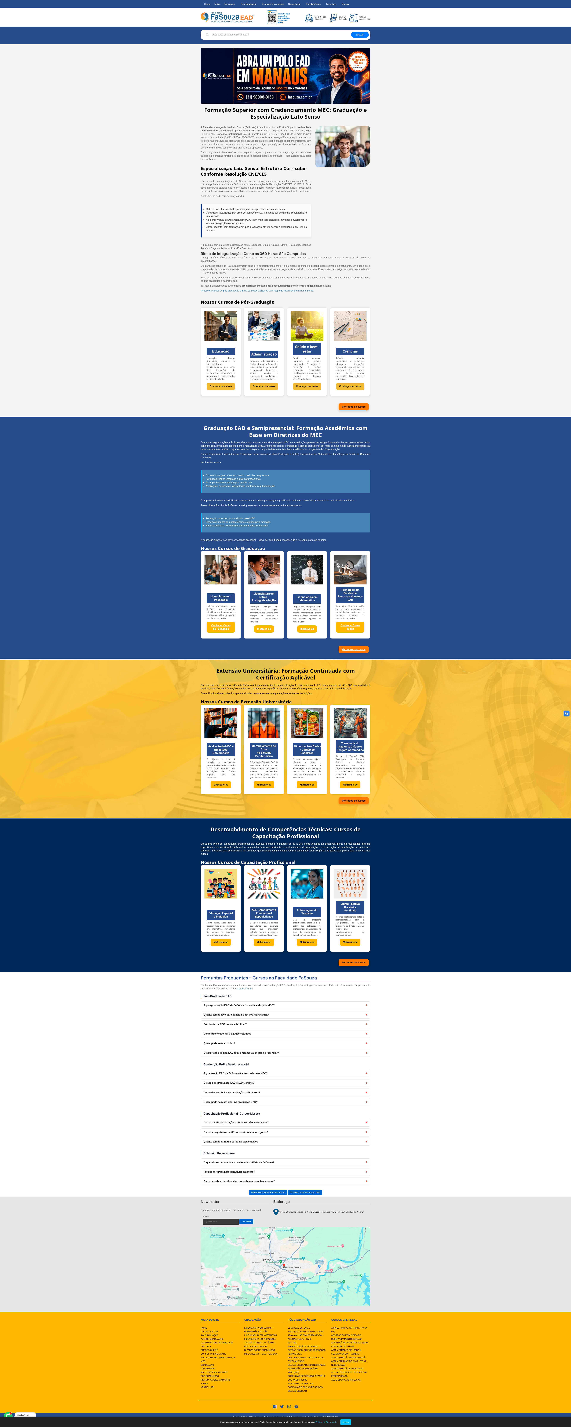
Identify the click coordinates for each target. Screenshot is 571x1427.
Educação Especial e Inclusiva (305, 1331)
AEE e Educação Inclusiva (346, 1380)
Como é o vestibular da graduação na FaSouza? (232, 1092)
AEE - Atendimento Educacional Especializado (306, 1359)
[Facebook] (275, 1406)
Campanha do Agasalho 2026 (217, 1342)
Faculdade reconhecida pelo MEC (218, 1359)
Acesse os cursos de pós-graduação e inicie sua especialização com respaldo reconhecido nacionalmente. (257, 290)
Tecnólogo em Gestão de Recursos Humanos (259, 1344)
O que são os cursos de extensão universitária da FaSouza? (239, 1162)
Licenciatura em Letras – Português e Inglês (258, 1330)
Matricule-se (221, 784)
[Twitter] (282, 1406)
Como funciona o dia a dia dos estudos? (227, 1033)
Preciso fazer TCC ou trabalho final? (225, 1024)
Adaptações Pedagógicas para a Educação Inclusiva (349, 1344)
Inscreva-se (264, 629)
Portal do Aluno (313, 4)
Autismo (292, 1342)
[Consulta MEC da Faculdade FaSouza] (278, 17)
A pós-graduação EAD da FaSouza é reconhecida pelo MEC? (239, 1005)
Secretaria (331, 4)
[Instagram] (289, 1406)
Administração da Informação (349, 1357)
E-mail (213, 1216)
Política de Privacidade (214, 1372)
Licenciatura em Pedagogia (260, 1339)
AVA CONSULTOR (209, 1331)
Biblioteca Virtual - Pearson (260, 1354)
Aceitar (345, 1422)
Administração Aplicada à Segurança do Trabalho (346, 1352)
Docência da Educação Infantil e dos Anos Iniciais (306, 1378)
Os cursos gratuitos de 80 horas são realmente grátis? (236, 1132)
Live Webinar (208, 1368)
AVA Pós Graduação (212, 1339)
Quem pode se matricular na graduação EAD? (231, 1102)
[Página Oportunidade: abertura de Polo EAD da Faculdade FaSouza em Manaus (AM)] (285, 76)
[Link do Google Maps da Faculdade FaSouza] (285, 1266)
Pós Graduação (210, 1376)
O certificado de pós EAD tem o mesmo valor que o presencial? (241, 1052)
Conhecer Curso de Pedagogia (220, 627)
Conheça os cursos (221, 386)
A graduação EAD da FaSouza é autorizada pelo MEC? (236, 1073)
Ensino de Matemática (300, 1383)
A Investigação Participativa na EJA (349, 1330)
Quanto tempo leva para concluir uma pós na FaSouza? (236, 1014)
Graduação (229, 4)
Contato (345, 4)
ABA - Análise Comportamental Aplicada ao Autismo (305, 1337)
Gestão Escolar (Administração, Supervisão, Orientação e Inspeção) (307, 1369)
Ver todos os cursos (353, 406)
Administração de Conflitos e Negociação (349, 1363)
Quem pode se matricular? (219, 1043)
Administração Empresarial (347, 1368)
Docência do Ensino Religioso (305, 1387)
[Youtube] (296, 1406)
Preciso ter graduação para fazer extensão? (229, 1171)
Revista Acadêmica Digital (215, 1380)
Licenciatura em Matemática (260, 1335)
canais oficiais (244, 988)
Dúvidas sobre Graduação (259, 1350)
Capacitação (294, 4)
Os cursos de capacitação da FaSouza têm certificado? (236, 1122)
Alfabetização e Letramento (304, 1346)
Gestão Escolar (297, 1391)
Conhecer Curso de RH (350, 627)
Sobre (217, 4)
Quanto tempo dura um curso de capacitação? (231, 1141)
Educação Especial (299, 1328)
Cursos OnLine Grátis (213, 1354)
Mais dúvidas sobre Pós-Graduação (268, 1192)
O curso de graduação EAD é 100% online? (229, 1082)
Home (207, 4)
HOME (204, 1328)
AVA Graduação (209, 1335)
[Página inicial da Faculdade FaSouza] (227, 17)
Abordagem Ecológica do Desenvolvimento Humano (346, 1337)
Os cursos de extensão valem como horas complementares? (239, 1181)
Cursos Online (209, 1350)
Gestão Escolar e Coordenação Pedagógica (307, 1352)
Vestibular (207, 1387)
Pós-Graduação (248, 4)
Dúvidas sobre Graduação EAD (305, 1192)
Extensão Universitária (273, 4)
